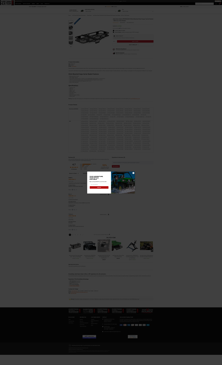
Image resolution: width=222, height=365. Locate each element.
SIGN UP (99, 187)
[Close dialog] (133, 173)
